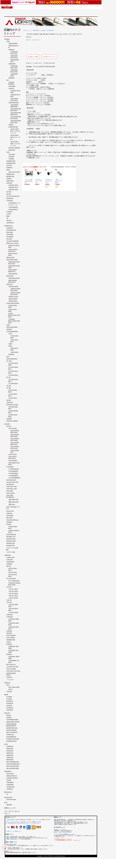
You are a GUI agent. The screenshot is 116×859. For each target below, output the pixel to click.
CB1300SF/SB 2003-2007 (15, 109)
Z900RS (11, 354)
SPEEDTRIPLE (11, 776)
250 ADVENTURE (12, 766)
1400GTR (9, 228)
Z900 (10, 346)
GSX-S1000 (10, 493)
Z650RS (9, 329)
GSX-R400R (12, 461)
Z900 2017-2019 (14, 349)
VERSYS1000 (13, 286)
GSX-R (8, 426)
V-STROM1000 (13, 469)
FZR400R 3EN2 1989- (13, 657)
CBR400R (11, 64)
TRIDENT (9, 789)
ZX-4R (8, 386)
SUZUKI (7, 424)
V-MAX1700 (10, 557)
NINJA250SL (13, 274)
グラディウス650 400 (12, 549)
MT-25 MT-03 (10, 664)
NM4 (8, 216)
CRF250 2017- (13, 187)
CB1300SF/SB (13, 102)
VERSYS (9, 284)
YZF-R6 (9, 602)
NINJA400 (10, 276)
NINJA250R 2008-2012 (12, 270)
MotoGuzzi (8, 792)
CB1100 (11, 88)
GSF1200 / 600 (11, 486)
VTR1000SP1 (13, 207)
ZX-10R (9, 361)
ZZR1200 (9, 402)
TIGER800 (10, 782)
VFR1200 (11, 154)
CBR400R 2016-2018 (14, 71)
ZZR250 (9, 419)
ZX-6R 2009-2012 (12, 395)
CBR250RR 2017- (14, 60)
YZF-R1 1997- (13, 589)
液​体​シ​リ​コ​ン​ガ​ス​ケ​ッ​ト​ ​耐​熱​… (59, 181)
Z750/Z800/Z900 (12, 331)
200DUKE (9, 749)
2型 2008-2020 (13, 502)
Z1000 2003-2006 (12, 306)
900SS (8, 715)
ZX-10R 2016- (13, 375)
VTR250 (9, 212)
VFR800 (11, 159)
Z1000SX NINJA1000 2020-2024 (14, 321)
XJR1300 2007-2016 (13, 628)
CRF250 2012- (13, 185)
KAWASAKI (8, 226)
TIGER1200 (10, 787)
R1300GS (9, 703)
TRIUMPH (7, 771)
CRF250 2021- (13, 190)
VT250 (8, 214)
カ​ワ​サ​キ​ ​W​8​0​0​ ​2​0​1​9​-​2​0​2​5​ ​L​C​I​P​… (29, 181)
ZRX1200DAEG (11, 359)
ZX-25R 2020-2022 (13, 380)
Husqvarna (8, 797)
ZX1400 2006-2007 (13, 408)
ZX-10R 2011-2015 (13, 372)
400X (8, 170)
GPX (5, 802)
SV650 (8, 524)
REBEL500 (10, 174)
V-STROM (9, 467)
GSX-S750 (10, 511)
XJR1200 (9, 615)
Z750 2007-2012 (14, 341)
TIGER (8, 780)
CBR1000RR (12, 43)
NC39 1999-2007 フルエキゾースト (15, 131)
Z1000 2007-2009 (12, 310)
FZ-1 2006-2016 (13, 581)
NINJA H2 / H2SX (12, 243)
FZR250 (9, 644)
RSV (8, 685)
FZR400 (9, 654)
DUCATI (7, 713)
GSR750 (9, 513)
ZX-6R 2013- (12, 398)
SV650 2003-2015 (12, 527)
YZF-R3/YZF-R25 (12, 667)
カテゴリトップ (27, 30)
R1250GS (9, 701)
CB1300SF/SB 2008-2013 (15, 113)
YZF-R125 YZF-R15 (13, 671)
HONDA (7, 39)
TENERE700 (10, 640)
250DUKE (9, 751)
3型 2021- (11, 504)
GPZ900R (9, 237)
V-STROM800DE (14, 478)
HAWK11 (9, 168)
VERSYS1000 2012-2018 (15, 289)
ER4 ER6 (9, 232)
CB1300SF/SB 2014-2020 (15, 117)
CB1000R (11, 86)
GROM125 (10, 223)
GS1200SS (10, 484)
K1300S (9, 699)
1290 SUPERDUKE (13, 764)
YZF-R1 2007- (13, 596)
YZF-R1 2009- (13, 598)
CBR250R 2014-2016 (14, 57)
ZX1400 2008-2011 (13, 411)
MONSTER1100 (11, 728)
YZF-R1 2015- (13, 591)
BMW (6, 694)
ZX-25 (8, 377)
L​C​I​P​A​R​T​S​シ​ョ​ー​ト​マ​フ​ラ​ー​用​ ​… (38, 181)
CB (7, 80)
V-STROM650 (13, 473)
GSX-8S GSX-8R (12, 482)
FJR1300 (9, 560)
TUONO (9, 691)
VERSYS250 (12, 299)
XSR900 (9, 564)
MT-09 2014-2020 (12, 575)
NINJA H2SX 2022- (12, 254)
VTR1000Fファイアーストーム (14, 204)
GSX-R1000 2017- (14, 451)
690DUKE (9, 755)
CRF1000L (10, 181)
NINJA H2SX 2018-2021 (12, 250)
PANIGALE (10, 734)
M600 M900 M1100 (12, 722)
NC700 (8, 194)
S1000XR (9, 710)
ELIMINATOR (11, 230)
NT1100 (9, 165)
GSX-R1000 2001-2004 (14, 431)
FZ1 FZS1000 (11, 578)
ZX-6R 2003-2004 (12, 391)
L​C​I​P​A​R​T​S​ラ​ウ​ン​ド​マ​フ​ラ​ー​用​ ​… (48, 181)
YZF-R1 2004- (13, 593)
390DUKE (9, 753)
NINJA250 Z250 (11, 260)
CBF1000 (11, 150)
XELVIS (9, 220)
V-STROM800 (13, 475)
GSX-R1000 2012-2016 (14, 447)
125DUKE (9, 746)
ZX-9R (8, 400)
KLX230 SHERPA (12, 241)
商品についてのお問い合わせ (35, 63)
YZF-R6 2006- (13, 612)
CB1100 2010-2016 (15, 91)
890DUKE (9, 759)
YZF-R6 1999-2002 (13, 605)
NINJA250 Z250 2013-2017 (14, 262)
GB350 (8, 179)
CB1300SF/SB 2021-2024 (15, 121)
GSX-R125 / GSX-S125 (12, 457)
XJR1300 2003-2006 (13, 624)
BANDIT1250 (11, 539)
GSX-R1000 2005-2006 (14, 435)
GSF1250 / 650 (11, 489)
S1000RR (9, 708)
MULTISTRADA (11, 732)
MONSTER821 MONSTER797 (11, 725)
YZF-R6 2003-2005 (13, 609)
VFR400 (11, 157)
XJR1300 (9, 617)
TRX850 (9, 633)
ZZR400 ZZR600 (12, 421)
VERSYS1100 (13, 297)
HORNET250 (10, 161)
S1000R (9, 705)
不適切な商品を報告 (50, 63)
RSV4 (10, 689)
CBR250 (11, 50)
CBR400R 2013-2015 (14, 67)
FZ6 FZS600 (10, 637)
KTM (6, 744)
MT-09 (8, 566)
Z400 (8, 325)
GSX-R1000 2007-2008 (14, 439)
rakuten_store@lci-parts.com (65, 832)
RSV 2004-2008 (13, 687)
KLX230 (9, 239)
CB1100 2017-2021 (15, 95)
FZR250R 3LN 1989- (13, 651)
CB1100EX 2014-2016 (14, 99)
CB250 (10, 125)
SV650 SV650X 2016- (13, 531)
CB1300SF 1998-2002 (14, 105)
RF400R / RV (10, 537)
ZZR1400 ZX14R (12, 405)
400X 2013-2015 (14, 172)
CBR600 (11, 78)
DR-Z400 (9, 518)
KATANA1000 (11, 480)
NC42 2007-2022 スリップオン (15, 137)
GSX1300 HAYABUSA (10, 496)
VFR (7, 152)
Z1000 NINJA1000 (12, 303)
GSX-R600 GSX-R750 (14, 463)
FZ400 (8, 642)
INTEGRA (9, 198)
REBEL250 (10, 176)
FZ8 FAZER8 (10, 635)
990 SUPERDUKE (12, 762)
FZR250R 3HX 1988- (13, 647)
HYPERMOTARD (12, 719)
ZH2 (7, 357)
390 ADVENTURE (12, 768)
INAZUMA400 (11, 534)
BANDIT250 (10, 545)
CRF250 (9, 183)
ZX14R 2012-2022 (13, 415)
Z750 (10, 334)
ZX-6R (8, 388)
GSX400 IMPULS (12, 520)
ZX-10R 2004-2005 (13, 364)
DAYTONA (10, 774)
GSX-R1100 (12, 454)
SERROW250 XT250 (11, 674)
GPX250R (9, 234)
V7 (7, 794)
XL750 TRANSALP (13, 196)
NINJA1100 (10, 257)
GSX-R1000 (12, 428)
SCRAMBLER (11, 737)
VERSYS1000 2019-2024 (15, 293)
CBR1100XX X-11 (13, 46)
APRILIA (7, 683)
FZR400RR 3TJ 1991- (13, 661)
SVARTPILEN (11, 799)
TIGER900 (10, 785)
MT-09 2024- (12, 572)
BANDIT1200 (11, 541)
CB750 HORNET (14, 148)
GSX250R (9, 515)
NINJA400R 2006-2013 (12, 281)
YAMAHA (7, 555)
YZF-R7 (9, 600)
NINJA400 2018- (14, 278)
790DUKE (9, 757)
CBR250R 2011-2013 (14, 53)
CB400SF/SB (13, 127)
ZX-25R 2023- (13, 383)
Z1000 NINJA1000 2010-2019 (14, 315)
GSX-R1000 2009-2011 (14, 443)
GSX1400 (9, 491)
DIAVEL (9, 717)
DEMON (9, 805)
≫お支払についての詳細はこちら (13, 831)
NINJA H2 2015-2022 (14, 246)
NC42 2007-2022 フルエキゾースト (15, 143)
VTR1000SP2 (13, 209)
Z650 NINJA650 (11, 327)
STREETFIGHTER (12, 739)
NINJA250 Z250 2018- (14, 266)
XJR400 (9, 631)
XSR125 (9, 677)
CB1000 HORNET (11, 83)
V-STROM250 (13, 471)
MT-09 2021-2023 (12, 569)
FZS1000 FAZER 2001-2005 (14, 584)
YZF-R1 (9, 587)
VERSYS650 (12, 301)
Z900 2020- (14, 352)
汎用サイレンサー (10, 808)
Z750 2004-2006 (14, 337)
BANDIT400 (10, 543)
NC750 (8, 192)
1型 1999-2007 (13, 499)
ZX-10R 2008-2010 (13, 368)
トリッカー (10, 680)
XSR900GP (10, 562)
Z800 (10, 344)
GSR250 (9, 522)
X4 (7, 218)
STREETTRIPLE (12, 778)
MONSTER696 (11, 730)
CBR (8, 41)
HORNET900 (10, 163)
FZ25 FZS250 (11, 669)
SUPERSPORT (11, 741)
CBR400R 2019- (14, 75)
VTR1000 (9, 200)
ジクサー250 (10, 552)
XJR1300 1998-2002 (13, 620)
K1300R (9, 697)
